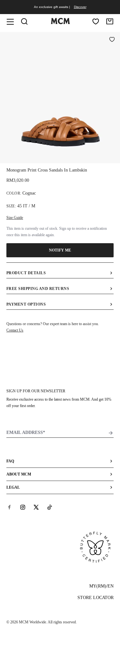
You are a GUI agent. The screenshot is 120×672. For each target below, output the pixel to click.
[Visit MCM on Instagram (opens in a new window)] (23, 507)
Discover (80, 7)
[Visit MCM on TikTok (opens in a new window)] (49, 507)
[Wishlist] (96, 21)
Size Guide (14, 217)
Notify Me (60, 250)
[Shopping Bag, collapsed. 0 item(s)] (110, 21)
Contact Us (14, 330)
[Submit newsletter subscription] (111, 433)
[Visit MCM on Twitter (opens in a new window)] (36, 507)
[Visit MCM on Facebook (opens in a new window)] (9, 507)
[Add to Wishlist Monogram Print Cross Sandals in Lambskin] (112, 40)
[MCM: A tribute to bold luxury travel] (60, 22)
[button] (60, 97)
